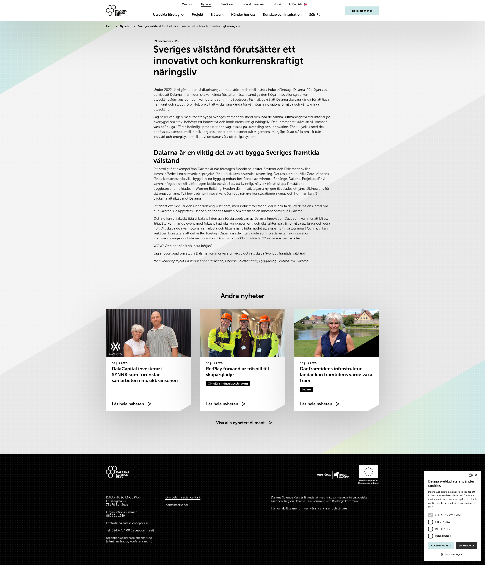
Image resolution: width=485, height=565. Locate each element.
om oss (304, 508)
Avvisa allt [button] (466, 545)
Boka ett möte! (362, 11)
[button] (452, 554)
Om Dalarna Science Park (182, 497)
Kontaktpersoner (253, 4)
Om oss (187, 4)
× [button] (476, 475)
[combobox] (471, 475)
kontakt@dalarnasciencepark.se (127, 523)
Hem (109, 26)
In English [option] (295, 4)
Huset (277, 4)
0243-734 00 (121, 530)
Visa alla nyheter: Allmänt (240, 422)
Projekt (197, 15)
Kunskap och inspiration (282, 15)
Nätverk (217, 15)
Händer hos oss (243, 15)
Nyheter (206, 4)
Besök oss (227, 4)
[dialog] (452, 516)
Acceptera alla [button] (441, 545)
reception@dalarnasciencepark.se (129, 538)
